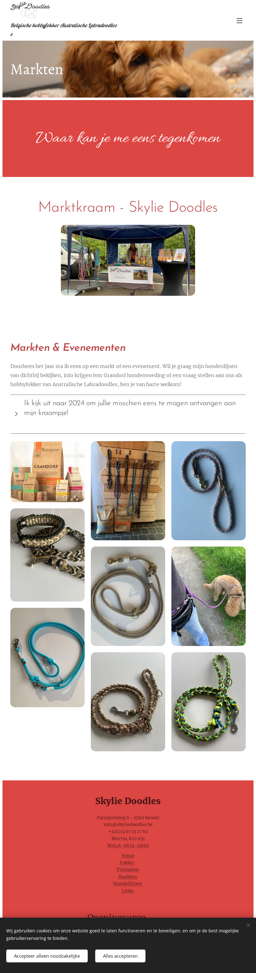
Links (128, 891)
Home (128, 856)
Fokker (127, 862)
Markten (127, 877)
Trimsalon (127, 869)
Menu (239, 20)
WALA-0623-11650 (128, 845)
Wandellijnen (127, 883)
